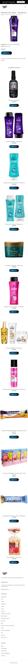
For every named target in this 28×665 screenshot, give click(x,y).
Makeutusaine (4, 616)
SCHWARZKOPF (16, 44)
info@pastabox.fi (5, 589)
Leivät (2, 608)
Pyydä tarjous (21, 1)
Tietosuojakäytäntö (5, 653)
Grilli (2, 599)
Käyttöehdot (4, 650)
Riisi (2, 632)
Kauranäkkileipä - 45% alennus (14, 557)
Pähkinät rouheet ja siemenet (7, 625)
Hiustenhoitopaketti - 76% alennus (14, 348)
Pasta (2, 628)
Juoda (2, 601)
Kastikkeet (3, 604)
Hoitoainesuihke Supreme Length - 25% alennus (14, 389)
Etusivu (2, 14)
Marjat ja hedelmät (5, 618)
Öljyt (2, 623)
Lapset (2, 606)
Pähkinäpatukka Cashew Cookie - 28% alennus (14, 516)
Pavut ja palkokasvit (5, 630)
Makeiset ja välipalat (5, 613)
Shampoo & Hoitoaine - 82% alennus (14, 224)
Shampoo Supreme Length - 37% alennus (14, 306)
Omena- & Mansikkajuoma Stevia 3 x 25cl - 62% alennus (14, 474)
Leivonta (3, 611)
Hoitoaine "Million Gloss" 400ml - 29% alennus (14, 182)
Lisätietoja (6, 53)
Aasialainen (3, 596)
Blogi (2, 646)
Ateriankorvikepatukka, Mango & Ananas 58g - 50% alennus (14, 431)
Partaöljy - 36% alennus (14, 100)
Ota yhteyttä (4, 648)
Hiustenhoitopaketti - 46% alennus (14, 141)
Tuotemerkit (9, 44)
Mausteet (3, 620)
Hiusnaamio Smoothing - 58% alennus (14, 265)
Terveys (3, 635)
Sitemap (3, 655)
